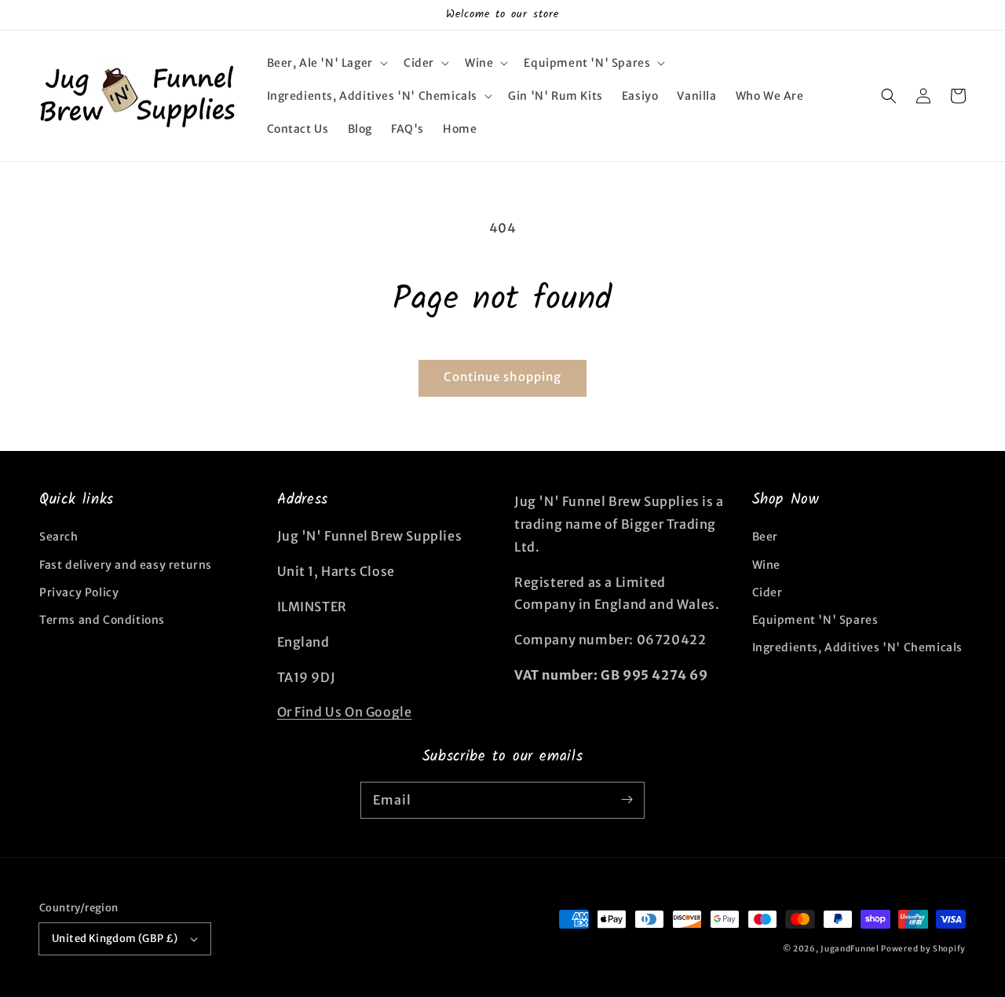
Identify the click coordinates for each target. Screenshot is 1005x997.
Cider (767, 592)
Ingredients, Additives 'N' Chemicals (857, 647)
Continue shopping (502, 376)
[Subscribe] (626, 800)
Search (59, 537)
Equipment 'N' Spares (815, 620)
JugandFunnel (849, 949)
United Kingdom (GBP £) (115, 938)
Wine (766, 565)
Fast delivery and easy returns (125, 565)
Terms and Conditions (102, 620)
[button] (326, 62)
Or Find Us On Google (344, 712)
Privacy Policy (79, 592)
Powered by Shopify (923, 949)
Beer (765, 537)
